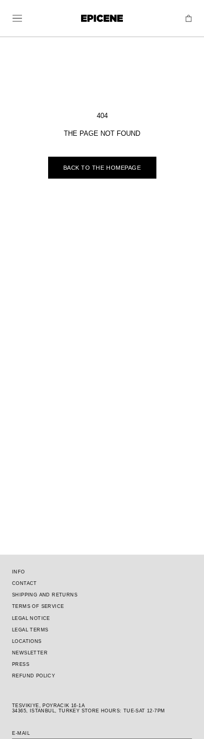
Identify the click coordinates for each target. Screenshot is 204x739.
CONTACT (24, 583)
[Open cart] (188, 18)
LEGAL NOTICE (31, 618)
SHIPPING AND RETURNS (44, 594)
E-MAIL (21, 733)
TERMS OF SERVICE (38, 606)
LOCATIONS (27, 641)
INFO (18, 571)
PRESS (20, 664)
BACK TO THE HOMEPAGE (102, 168)
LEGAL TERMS (30, 629)
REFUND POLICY (33, 675)
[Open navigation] (17, 18)
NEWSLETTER (30, 652)
